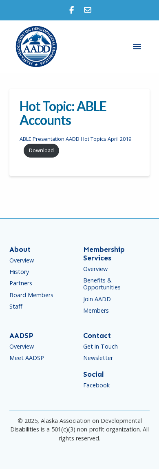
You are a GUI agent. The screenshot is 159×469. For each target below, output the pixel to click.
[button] (137, 47)
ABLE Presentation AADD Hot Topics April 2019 (75, 138)
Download (41, 150)
